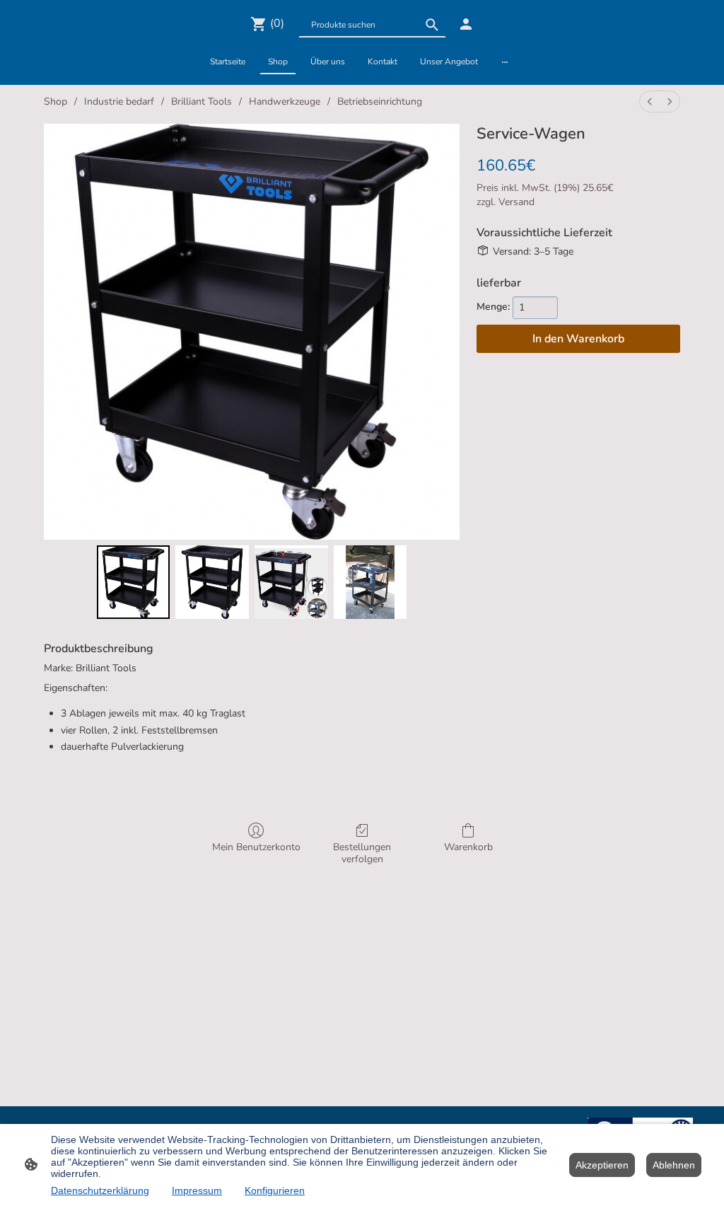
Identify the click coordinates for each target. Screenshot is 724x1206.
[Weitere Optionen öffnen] (505, 62)
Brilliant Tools (201, 101)
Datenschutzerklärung (100, 1190)
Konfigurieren (275, 1190)
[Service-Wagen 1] (212, 582)
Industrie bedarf (119, 101)
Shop (55, 101)
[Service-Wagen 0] (133, 582)
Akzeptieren (602, 1165)
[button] (432, 24)
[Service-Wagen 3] (370, 582)
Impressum (197, 1190)
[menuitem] (650, 101)
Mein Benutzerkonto (256, 847)
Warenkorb (468, 847)
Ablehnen (674, 1165)
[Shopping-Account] (465, 24)
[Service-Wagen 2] (291, 582)
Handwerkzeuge (284, 101)
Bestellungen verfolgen (362, 853)
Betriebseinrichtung (379, 101)
